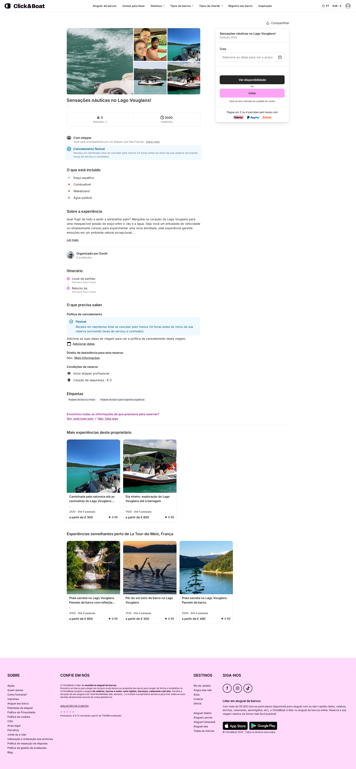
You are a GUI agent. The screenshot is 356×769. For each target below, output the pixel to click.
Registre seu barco (240, 5)
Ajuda (10, 685)
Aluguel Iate (201, 726)
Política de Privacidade (21, 712)
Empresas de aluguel (20, 707)
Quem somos (15, 690)
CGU (10, 721)
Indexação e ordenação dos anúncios (30, 738)
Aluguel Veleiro (203, 713)
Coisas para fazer (133, 5)
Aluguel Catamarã (204, 721)
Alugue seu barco (18, 703)
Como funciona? (17, 694)
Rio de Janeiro (202, 685)
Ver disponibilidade (252, 80)
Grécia (197, 703)
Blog (10, 752)
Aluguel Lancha (203, 717)
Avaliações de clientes (74, 706)
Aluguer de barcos (104, 5)
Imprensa (13, 699)
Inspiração (265, 5)
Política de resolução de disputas (27, 743)
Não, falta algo (108, 418)
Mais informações (87, 358)
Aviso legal (13, 725)
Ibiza (197, 694)
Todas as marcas (204, 730)
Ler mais (73, 240)
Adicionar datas (84, 344)
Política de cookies (18, 716)
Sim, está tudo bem (80, 418)
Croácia (198, 699)
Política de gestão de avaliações (27, 747)
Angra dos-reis (203, 690)
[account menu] (348, 5)
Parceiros (13, 730)
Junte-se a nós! (16, 734)
